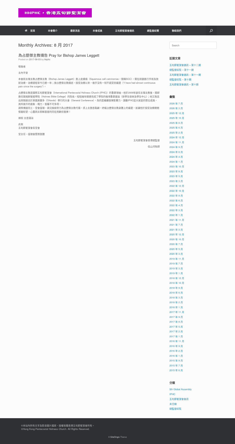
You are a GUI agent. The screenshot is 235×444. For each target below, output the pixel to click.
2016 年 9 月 (176, 346)
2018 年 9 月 (176, 287)
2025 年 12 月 (176, 113)
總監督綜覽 (153, 30)
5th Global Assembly (180, 389)
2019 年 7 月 (176, 263)
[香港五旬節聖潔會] (55, 12)
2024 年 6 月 (176, 152)
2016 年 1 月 (176, 355)
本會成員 (97, 30)
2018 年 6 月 (176, 292)
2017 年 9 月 (176, 317)
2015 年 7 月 (176, 365)
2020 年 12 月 (176, 234)
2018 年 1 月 (176, 307)
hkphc (47, 59)
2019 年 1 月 (176, 273)
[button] (211, 30)
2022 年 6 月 (176, 200)
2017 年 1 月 (176, 336)
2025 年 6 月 (176, 127)
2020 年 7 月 (176, 244)
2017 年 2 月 (176, 331)
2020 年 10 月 (176, 239)
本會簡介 (52, 30)
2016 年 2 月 (176, 350)
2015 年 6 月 (176, 370)
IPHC (172, 394)
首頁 (32, 30)
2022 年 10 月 (176, 190)
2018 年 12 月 (176, 278)
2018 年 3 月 (176, 297)
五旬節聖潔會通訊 (124, 30)
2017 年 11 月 (176, 312)
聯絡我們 (176, 30)
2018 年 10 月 (176, 283)
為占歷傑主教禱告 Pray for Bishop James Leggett (58, 55)
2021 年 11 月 (176, 220)
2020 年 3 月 (176, 253)
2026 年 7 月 (176, 103)
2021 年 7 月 (176, 224)
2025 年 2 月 (176, 132)
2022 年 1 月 (176, 215)
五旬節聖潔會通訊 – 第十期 (183, 84)
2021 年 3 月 (176, 229)
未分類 (173, 404)
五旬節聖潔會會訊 (179, 399)
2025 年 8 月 (176, 123)
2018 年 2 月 (176, 302)
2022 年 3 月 (176, 210)
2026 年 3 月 (176, 108)
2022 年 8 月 (176, 195)
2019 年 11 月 (176, 258)
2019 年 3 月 (176, 268)
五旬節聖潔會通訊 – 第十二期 (185, 65)
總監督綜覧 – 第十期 (180, 79)
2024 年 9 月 (176, 147)
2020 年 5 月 (176, 249)
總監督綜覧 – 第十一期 (181, 69)
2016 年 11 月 (176, 341)
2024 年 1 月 (176, 161)
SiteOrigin (115, 436)
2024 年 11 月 (176, 142)
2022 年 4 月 (176, 205)
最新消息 (75, 30)
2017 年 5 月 (176, 326)
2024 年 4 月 (176, 156)
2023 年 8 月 (176, 171)
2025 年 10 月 (176, 118)
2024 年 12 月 (176, 137)
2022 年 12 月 (176, 185)
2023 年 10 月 (176, 166)
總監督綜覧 (175, 408)
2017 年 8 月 (176, 321)
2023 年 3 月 (176, 181)
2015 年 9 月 (176, 360)
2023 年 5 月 (176, 176)
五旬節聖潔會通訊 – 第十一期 (185, 74)
